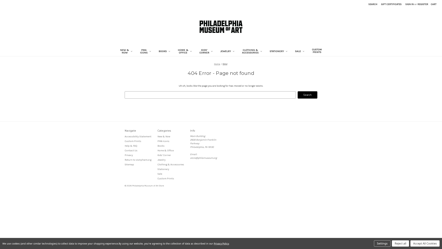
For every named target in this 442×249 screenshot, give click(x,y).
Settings (382, 243)
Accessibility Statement (138, 136)
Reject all (400, 243)
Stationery (277, 51)
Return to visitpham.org (138, 159)
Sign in (409, 4)
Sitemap (129, 164)
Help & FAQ (131, 145)
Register (422, 4)
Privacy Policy (221, 243)
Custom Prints (317, 51)
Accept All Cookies (425, 243)
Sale (298, 51)
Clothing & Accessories (250, 51)
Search (372, 4)
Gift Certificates (391, 4)
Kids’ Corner (204, 51)
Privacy (129, 155)
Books (163, 51)
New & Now (124, 51)
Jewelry (225, 51)
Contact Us (131, 150)
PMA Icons (144, 51)
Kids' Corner (164, 155)
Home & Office (183, 51)
